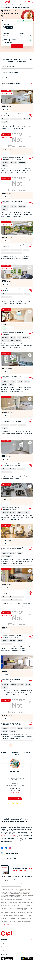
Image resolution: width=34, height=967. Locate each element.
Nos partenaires (5, 943)
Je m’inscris (28, 884)
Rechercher (18, 46)
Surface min (21, 33)
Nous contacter (15, 798)
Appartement (14, 39)
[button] (12, 27)
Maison (6, 39)
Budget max (6, 33)
